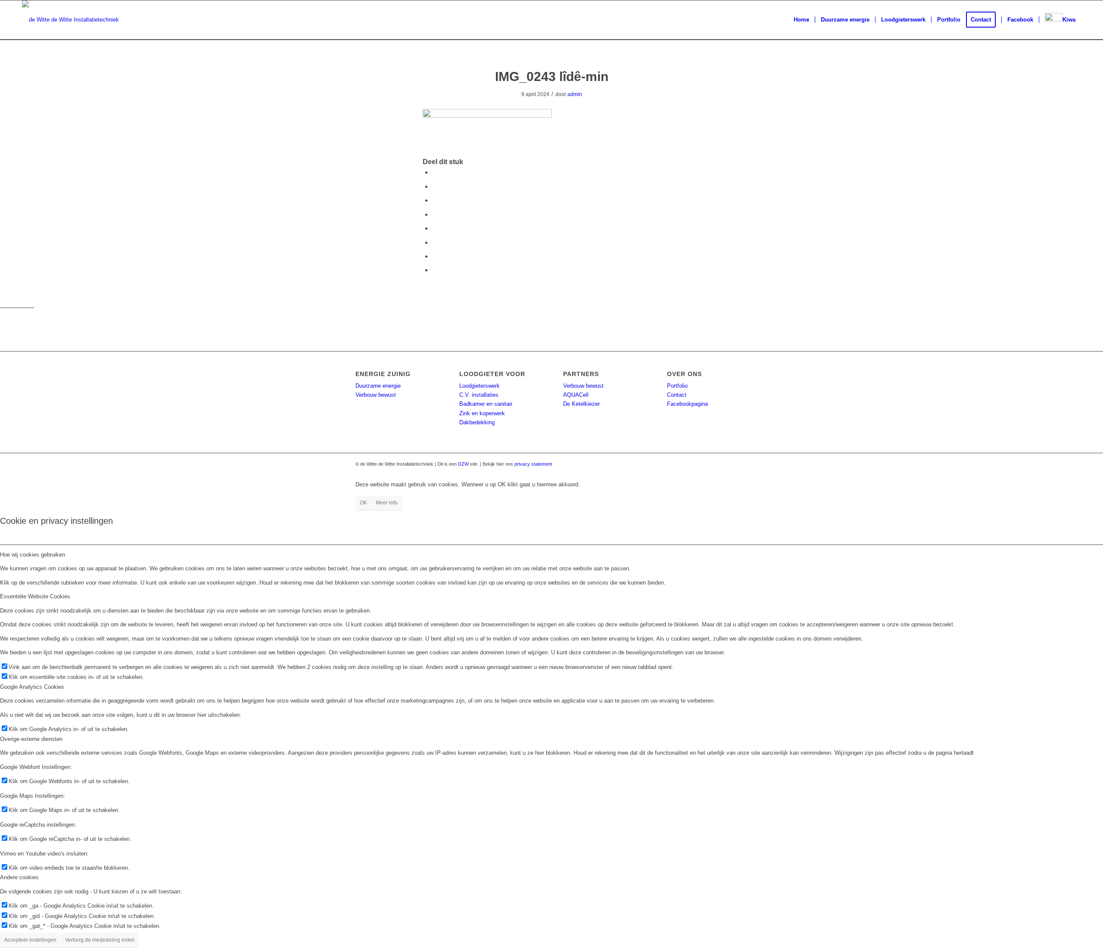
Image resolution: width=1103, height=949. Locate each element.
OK (363, 503)
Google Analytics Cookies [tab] (32, 687)
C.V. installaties (479, 395)
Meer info (387, 503)
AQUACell (576, 395)
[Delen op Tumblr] (434, 228)
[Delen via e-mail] (434, 270)
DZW (463, 464)
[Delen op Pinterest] (434, 200)
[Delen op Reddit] (434, 256)
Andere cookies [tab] (19, 877)
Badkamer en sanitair (485, 404)
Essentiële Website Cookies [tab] (35, 596)
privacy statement (533, 464)
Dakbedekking (477, 422)
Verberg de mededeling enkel (99, 940)
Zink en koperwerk (482, 413)
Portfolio (677, 386)
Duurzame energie (378, 386)
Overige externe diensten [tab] (31, 739)
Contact (676, 395)
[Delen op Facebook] (434, 172)
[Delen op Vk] (434, 242)
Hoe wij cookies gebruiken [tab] (32, 554)
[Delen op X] (434, 186)
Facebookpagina (687, 404)
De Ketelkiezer (581, 404)
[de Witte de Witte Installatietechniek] (70, 19)
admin (574, 94)
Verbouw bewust (375, 395)
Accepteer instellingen (30, 940)
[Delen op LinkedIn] (434, 214)
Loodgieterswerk (479, 386)
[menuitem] (801, 19)
